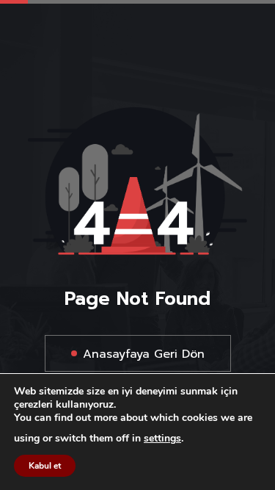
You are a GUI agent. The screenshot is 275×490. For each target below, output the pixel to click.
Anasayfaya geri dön (144, 354)
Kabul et (45, 466)
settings (162, 438)
